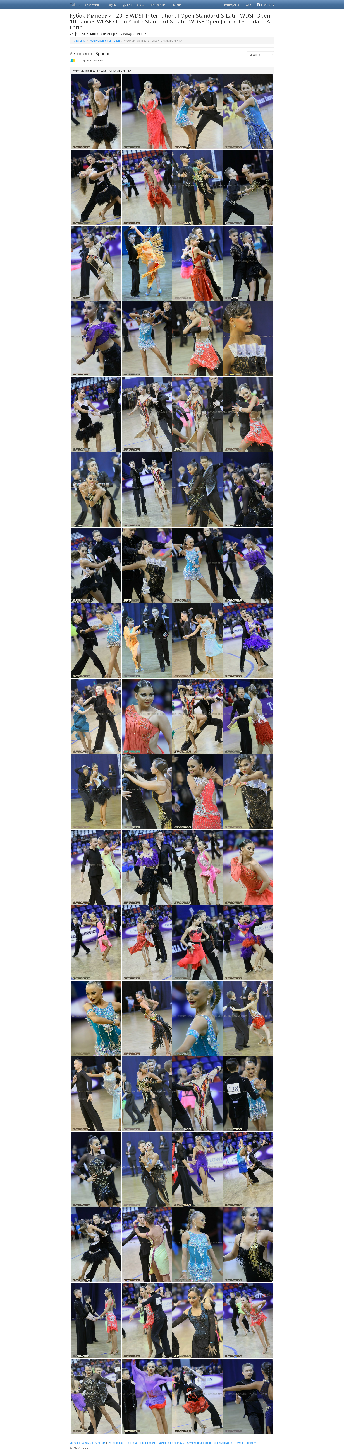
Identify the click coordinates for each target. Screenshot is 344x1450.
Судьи (140, 5)
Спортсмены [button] (93, 5)
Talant (75, 5)
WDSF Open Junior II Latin (105, 40)
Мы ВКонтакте (223, 1442)
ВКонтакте (267, 4)
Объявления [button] (158, 5)
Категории (79, 40)
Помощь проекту (245, 1442)
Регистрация (232, 5)
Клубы (112, 5)
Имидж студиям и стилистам (87, 1442)
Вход (248, 5)
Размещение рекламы (171, 1442)
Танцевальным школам (140, 1442)
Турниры (126, 5)
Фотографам (116, 1442)
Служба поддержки (199, 1442)
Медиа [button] (177, 5)
